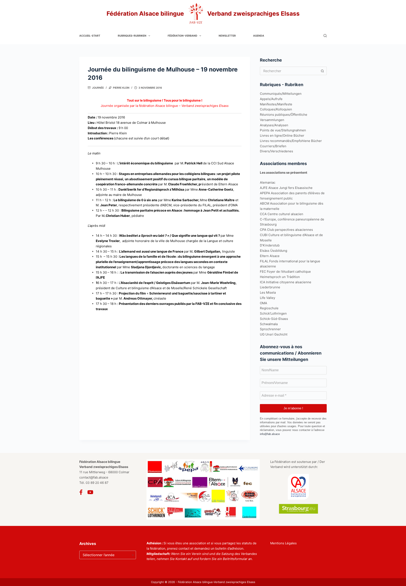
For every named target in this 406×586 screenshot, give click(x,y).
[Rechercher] (325, 35)
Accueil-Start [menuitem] (89, 35)
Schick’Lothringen (273, 313)
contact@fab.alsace (93, 477)
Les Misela (268, 292)
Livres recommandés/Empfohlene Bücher (291, 141)
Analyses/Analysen (274, 125)
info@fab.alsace (270, 434)
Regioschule (269, 308)
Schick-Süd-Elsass (274, 319)
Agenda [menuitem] (258, 35)
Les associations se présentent (283, 173)
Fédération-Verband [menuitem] (182, 35)
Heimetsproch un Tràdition (280, 277)
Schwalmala (269, 324)
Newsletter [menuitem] (227, 35)
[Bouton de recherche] (322, 71)
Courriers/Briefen (273, 146)
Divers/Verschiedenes (276, 151)
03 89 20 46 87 (97, 483)
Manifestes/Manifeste (276, 104)
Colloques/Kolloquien (276, 109)
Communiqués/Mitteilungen (281, 94)
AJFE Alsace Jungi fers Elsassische (286, 188)
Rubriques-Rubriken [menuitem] (132, 35)
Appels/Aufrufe (271, 99)
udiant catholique (298, 272)
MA (264, 303)
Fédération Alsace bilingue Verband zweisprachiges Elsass (203, 13)
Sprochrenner (270, 329)
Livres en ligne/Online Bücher (282, 135)
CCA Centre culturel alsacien (281, 214)
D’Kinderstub (270, 245)
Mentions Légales (283, 543)
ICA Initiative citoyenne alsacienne (285, 282)
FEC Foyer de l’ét (272, 272)
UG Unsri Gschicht (273, 334)
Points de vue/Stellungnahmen (283, 130)
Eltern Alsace (270, 256)
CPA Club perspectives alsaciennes (286, 230)
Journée (98, 87)
